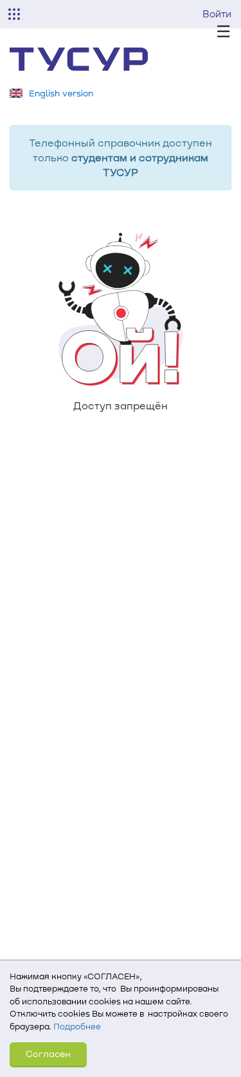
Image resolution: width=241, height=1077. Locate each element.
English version (61, 92)
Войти (216, 13)
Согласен (48, 1053)
